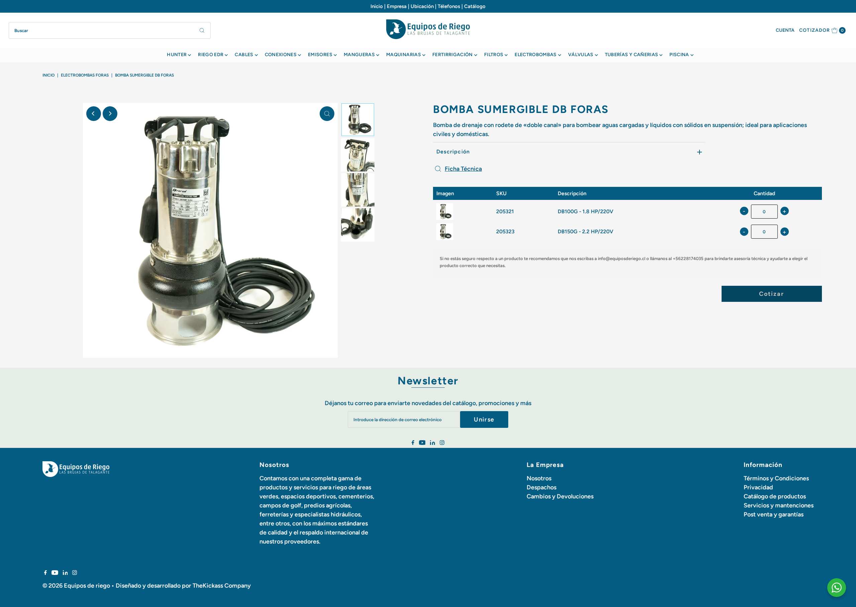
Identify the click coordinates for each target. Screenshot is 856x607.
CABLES (244, 54)
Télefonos (449, 6)
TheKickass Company (222, 585)
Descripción (453, 151)
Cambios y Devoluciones (560, 496)
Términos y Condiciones (776, 478)
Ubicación (422, 6)
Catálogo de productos (775, 496)
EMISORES (320, 54)
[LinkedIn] (432, 443)
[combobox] (110, 30)
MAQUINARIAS (403, 54)
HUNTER (177, 54)
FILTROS (493, 54)
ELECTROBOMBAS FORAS (85, 75)
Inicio (376, 6)
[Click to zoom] (327, 113)
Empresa (397, 6)
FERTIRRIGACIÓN (452, 54)
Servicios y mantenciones (779, 505)
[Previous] (93, 113)
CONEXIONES (281, 54)
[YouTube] (422, 443)
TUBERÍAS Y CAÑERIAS (631, 54)
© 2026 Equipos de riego (76, 585)
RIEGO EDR (210, 54)
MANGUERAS (359, 54)
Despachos (541, 487)
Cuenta (785, 30)
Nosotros (539, 478)
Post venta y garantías (774, 514)
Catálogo (475, 6)
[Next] (110, 113)
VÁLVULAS (581, 54)
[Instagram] (442, 443)
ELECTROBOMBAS (536, 54)
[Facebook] (413, 443)
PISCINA (679, 54)
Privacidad (758, 487)
